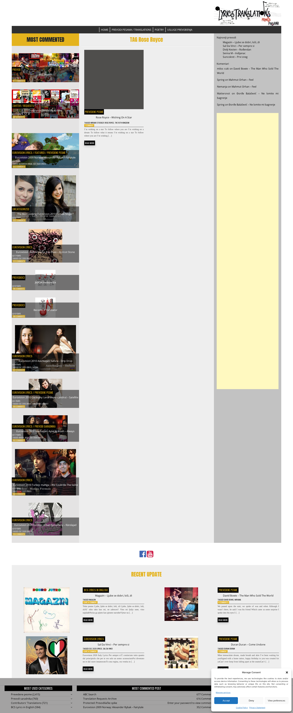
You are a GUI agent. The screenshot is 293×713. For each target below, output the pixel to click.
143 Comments (19, 494)
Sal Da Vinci (108, 648)
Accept (226, 700)
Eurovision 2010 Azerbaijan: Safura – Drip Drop (45, 361)
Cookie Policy (242, 707)
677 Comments (19, 80)
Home (104, 29)
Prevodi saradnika (45, 426)
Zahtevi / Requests (23, 106)
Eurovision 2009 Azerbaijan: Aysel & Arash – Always (45, 431)
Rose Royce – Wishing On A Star (114, 117)
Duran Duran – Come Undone (248, 644)
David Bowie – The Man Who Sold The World (248, 595)
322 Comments (19, 220)
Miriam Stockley (97, 122)
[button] (286, 672)
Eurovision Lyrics (22, 153)
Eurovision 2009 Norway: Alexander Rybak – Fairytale (45, 157)
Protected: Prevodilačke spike (100, 703)
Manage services (223, 692)
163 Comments (19, 440)
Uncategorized (20, 209)
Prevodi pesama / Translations (131, 29)
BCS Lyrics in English (96, 590)
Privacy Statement (257, 707)
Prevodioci (18, 277)
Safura (35, 367)
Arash (21, 437)
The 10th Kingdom (122, 122)
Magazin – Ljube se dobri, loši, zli (241, 42)
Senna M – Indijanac (234, 53)
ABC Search (45, 74)
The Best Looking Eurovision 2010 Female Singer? (45, 214)
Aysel (27, 437)
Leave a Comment (90, 602)
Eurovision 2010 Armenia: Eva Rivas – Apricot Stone (45, 252)
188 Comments (19, 316)
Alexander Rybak (25, 164)
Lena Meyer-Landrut (40, 403)
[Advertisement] (248, 251)
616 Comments (19, 117)
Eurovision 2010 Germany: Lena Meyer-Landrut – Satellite (45, 397)
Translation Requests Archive (45, 110)
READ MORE (89, 143)
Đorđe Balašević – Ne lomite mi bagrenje (252, 104)
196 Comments (19, 288)
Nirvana (238, 599)
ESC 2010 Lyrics (25, 258)
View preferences (276, 700)
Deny (251, 700)
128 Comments (19, 534)
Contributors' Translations (26, 703)
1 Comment (89, 125)
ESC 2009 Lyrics (39, 164)
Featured (40, 153)
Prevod (16, 70)
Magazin (92, 599)
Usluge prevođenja (179, 29)
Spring (220, 79)
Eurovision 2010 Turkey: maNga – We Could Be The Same (45, 485)
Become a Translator (45, 310)
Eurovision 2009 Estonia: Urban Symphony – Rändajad (45, 525)
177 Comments (19, 370)
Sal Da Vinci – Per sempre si (238, 46)
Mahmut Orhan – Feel (241, 79)
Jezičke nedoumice (45, 282)
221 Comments (19, 261)
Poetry (159, 29)
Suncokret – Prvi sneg (235, 57)
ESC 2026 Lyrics (95, 648)
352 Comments (19, 166)
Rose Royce (109, 122)
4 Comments (223, 602)
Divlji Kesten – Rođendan (237, 49)
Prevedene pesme (56, 153)
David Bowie (229, 599)
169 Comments (19, 406)
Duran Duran (229, 648)
